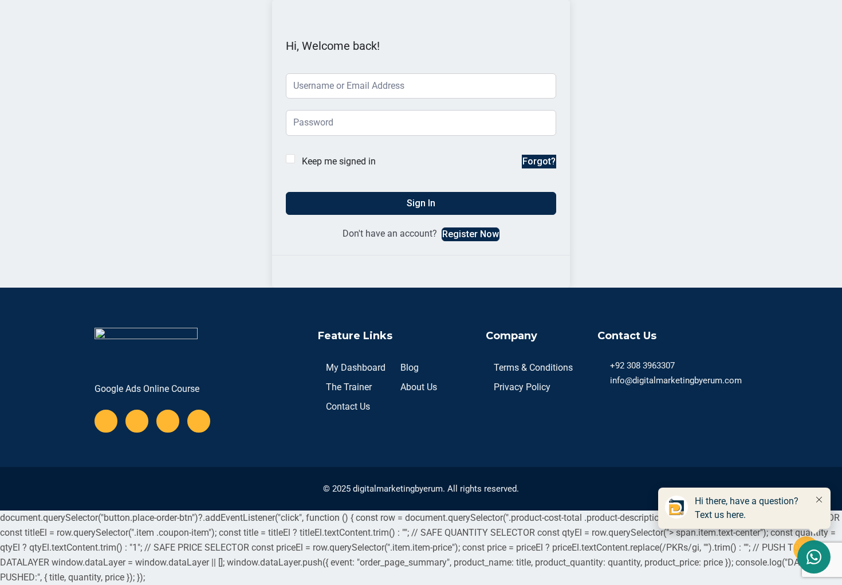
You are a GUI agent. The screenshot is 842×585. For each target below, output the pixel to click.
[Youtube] (167, 421)
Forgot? (539, 161)
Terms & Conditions (533, 367)
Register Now (470, 234)
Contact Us (348, 406)
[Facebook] (106, 421)
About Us (418, 387)
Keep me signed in (339, 161)
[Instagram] (198, 421)
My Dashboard (355, 367)
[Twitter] (136, 421)
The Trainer (349, 387)
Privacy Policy (522, 387)
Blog (409, 367)
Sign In (421, 203)
